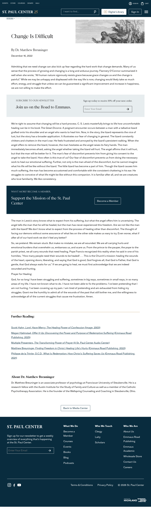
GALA (37, 3)
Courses (68, 441)
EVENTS (5, 3)
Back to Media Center (75, 408)
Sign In (135, 11)
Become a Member (107, 200)
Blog (66, 457)
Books (67, 452)
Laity (97, 436)
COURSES (21, 3)
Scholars (100, 442)
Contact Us (129, 461)
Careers (127, 467)
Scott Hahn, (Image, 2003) (55, 327)
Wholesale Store (132, 456)
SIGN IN (133, 3)
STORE (12, 3)
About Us (128, 431)
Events (67, 446)
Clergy (98, 431)
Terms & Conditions (82, 485)
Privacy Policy (105, 485)
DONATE (30, 3)
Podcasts (68, 462)
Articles (9, 18)
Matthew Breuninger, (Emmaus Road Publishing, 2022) (68, 348)
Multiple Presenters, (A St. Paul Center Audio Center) (60, 342)
